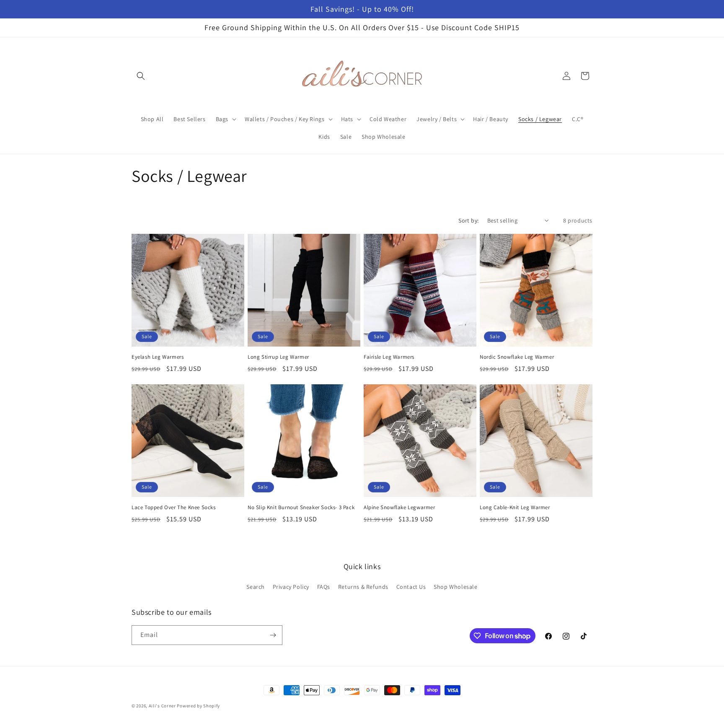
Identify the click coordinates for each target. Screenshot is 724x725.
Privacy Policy (291, 586)
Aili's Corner (162, 706)
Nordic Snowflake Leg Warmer (517, 357)
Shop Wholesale (455, 586)
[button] (141, 76)
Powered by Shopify (198, 706)
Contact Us (411, 586)
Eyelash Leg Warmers (158, 357)
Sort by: (468, 220)
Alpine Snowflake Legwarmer (399, 507)
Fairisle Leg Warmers (389, 357)
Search (255, 586)
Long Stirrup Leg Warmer (278, 357)
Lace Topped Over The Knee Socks (174, 507)
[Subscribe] (273, 635)
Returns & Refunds (363, 586)
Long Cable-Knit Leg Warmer (515, 507)
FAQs (323, 586)
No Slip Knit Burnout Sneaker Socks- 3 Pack (301, 507)
